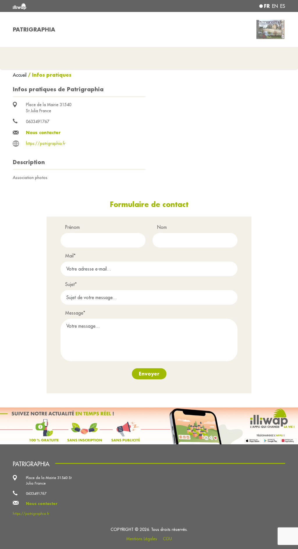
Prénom (72, 227)
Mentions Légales (141, 538)
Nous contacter (43, 132)
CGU (167, 538)
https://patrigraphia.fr (45, 143)
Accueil (20, 75)
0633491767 (37, 121)
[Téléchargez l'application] (149, 425)
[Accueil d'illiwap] (67, 6)
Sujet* (71, 284)
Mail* (70, 256)
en (275, 6)
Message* (75, 313)
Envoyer (149, 374)
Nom (162, 227)
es (282, 6)
